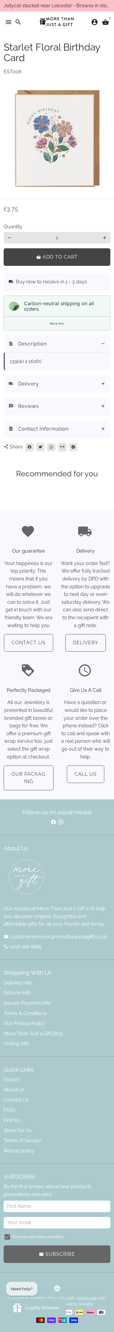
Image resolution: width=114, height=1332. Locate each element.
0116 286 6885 (23, 947)
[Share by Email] (62, 447)
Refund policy (19, 1151)
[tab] (57, 344)
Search (11, 1079)
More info (57, 323)
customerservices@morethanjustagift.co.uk (55, 937)
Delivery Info (18, 983)
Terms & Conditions (25, 1013)
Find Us (12, 1120)
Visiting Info (16, 1043)
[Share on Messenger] (73, 447)
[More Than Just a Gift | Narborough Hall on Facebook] (53, 822)
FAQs (10, 1110)
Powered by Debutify (75, 1304)
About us (14, 1089)
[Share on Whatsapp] (51, 447)
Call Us (85, 774)
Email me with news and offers (38, 1237)
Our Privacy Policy (24, 1023)
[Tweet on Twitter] (40, 447)
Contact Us (29, 643)
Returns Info (17, 993)
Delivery (85, 643)
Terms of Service (22, 1140)
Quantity (13, 227)
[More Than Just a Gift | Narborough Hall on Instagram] (60, 822)
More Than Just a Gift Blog (33, 1033)
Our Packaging (28, 777)
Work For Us (18, 1130)
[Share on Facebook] (29, 447)
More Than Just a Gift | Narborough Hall (71, 1298)
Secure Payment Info (27, 1003)
